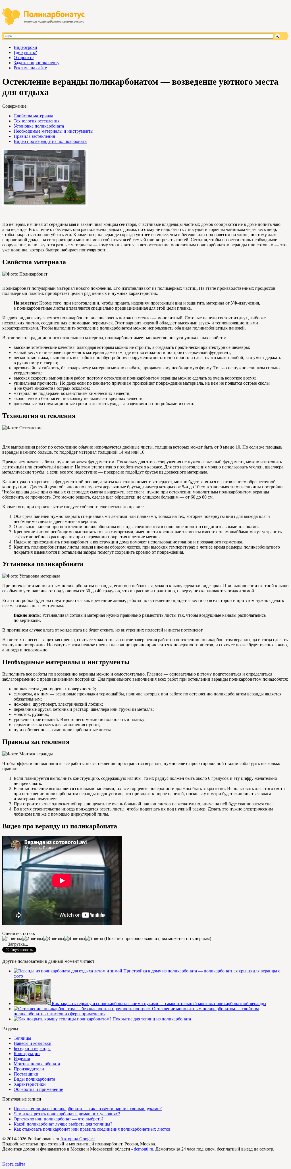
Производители (29, 1068)
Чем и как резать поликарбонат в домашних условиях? (67, 1113)
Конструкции (27, 1053)
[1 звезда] (12, 938)
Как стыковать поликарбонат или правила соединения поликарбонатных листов (92, 1129)
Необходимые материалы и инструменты (53, 131)
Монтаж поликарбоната (37, 1063)
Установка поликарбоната (39, 126)
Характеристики (30, 1084)
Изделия (22, 1058)
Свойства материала (33, 115)
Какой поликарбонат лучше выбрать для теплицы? (63, 1124)
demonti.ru (143, 1149)
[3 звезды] (53, 938)
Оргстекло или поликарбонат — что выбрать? (58, 1118)
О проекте (24, 57)
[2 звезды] (32, 938)
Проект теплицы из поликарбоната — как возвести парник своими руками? (88, 1108)
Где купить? (25, 52)
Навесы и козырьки (32, 1043)
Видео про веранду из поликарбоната (50, 141)
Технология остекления (36, 120)
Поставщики (26, 1074)
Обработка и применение (38, 1089)
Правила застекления (34, 136)
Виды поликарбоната (34, 1079)
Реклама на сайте (30, 67)
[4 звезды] (74, 938)
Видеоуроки (25, 47)
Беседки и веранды (32, 1048)
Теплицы (22, 1038)
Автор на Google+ (77, 1138)
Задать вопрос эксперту (36, 62)
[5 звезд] (94, 938)
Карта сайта (13, 1164)
